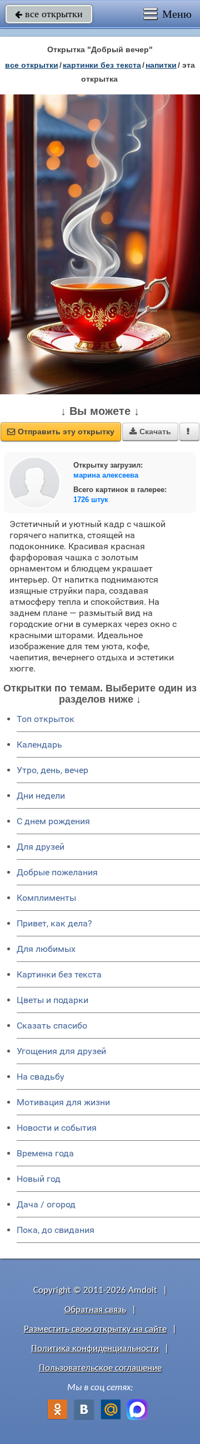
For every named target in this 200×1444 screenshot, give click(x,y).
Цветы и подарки (52, 1000)
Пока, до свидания (55, 1230)
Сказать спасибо (52, 1025)
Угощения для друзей (61, 1051)
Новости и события (57, 1127)
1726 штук (90, 499)
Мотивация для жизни (63, 1102)
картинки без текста (102, 65)
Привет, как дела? (54, 923)
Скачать (150, 431)
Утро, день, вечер (52, 770)
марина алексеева (105, 475)
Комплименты (46, 898)
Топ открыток (45, 719)
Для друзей (40, 846)
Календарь (39, 744)
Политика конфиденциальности (95, 1348)
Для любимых (46, 949)
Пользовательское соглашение (100, 1368)
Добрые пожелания (57, 872)
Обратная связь (95, 1310)
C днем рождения (53, 821)
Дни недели (41, 795)
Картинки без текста (59, 974)
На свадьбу (40, 1076)
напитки (161, 65)
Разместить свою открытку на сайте (95, 1329)
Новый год (39, 1179)
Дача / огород (46, 1204)
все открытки (49, 13)
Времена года (45, 1153)
